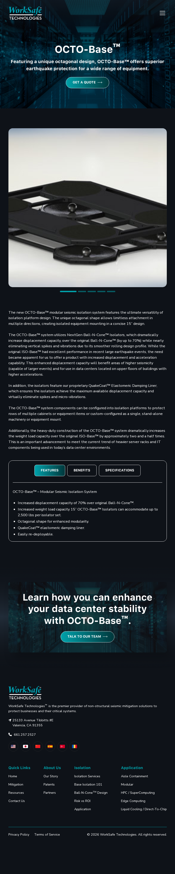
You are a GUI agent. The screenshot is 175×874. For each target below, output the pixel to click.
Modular (127, 784)
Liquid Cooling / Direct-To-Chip (144, 809)
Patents (49, 784)
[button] (161, 13)
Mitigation (15, 784)
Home (12, 776)
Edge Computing (133, 801)
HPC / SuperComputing (138, 792)
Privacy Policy (18, 834)
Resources (16, 792)
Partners (50, 792)
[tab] (49, 470)
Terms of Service (47, 834)
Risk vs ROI (82, 801)
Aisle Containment (134, 776)
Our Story (51, 776)
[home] (25, 13)
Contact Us (16, 801)
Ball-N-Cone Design (91, 792)
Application (82, 809)
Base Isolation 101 (88, 784)
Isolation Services (87, 776)
